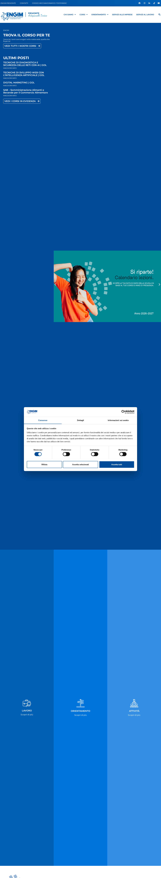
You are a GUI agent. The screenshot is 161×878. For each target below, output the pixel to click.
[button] (55, 284)
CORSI (82, 14)
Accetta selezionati (80, 464)
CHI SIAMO (68, 14)
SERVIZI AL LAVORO (145, 14)
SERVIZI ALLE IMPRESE (122, 14)
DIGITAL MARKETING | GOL (19, 82)
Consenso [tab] (42, 420)
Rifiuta (44, 464)
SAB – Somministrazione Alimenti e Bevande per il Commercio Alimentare (25, 91)
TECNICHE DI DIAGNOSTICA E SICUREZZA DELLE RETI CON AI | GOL (25, 63)
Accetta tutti (116, 464)
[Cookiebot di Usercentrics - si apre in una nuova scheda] (123, 412)
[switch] (66, 454)
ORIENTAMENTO (98, 14)
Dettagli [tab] (80, 420)
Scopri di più (27, 714)
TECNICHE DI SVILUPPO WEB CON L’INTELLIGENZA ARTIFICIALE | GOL (23, 73)
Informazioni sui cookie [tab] (118, 420)
